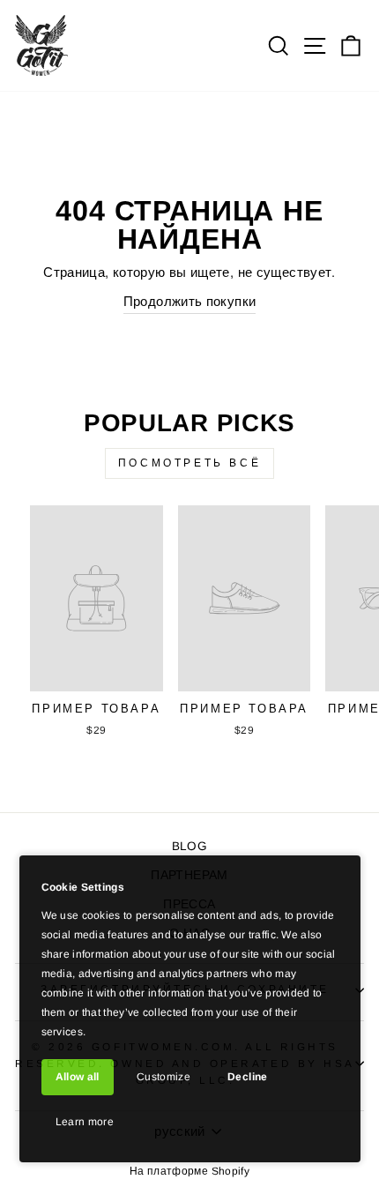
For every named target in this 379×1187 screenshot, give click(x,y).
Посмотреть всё (189, 463)
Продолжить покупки (189, 302)
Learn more (85, 1122)
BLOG (189, 846)
